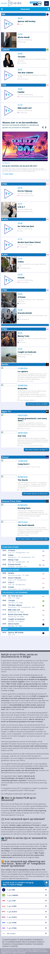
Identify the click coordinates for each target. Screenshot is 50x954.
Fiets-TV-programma (29, 942)
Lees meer (8, 174)
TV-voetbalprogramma (13, 942)
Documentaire (23, 79)
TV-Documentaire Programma (21, 944)
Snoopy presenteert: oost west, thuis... (32, 419)
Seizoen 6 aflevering (25, 354)
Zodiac (21, 262)
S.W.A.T (21, 207)
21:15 (20, 239)
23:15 (20, 204)
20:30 (20, 294)
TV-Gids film (13, 946)
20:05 (20, 89)
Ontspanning (23, 112)
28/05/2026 (22, 433)
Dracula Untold (25, 313)
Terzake (21, 57)
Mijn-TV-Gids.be (23, 951)
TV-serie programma (24, 939)
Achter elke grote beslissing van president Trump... (32, 76)
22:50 (20, 34)
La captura (23, 371)
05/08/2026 (22, 477)
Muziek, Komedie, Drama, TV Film (29, 467)
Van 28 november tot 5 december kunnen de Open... (32, 60)
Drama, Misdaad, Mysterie (27, 400)
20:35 (20, 69)
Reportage (22, 41)
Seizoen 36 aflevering (25, 94)
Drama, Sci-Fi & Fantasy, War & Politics (31, 445)
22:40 (20, 310)
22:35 (20, 349)
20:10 (20, 18)
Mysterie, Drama (24, 518)
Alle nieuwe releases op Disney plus (35, 494)
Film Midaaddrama (25, 268)
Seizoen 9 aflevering (25, 229)
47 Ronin (21, 297)
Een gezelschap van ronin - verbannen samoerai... (31, 300)
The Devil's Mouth (26, 525)
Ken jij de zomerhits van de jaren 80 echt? (19, 166)
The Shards (23, 480)
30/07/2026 (22, 415)
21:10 (20, 105)
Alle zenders (11, 933)
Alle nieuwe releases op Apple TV (36, 449)
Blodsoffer (22, 388)
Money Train (23, 336)
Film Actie (22, 303)
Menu (46, 3)
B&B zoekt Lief (25, 108)
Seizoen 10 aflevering (25, 280)
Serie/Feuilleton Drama (26, 195)
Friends (21, 277)
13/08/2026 (22, 461)
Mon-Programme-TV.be (8, 951)
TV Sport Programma (9, 939)
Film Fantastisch (24, 319)
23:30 (20, 274)
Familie (21, 92)
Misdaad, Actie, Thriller (26, 381)
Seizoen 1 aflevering (25, 40)
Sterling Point (24, 508)
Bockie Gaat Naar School (29, 242)
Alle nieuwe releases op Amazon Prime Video (32, 539)
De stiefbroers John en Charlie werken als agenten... (32, 339)
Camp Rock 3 (23, 464)
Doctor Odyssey (25, 191)
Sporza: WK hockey (26, 21)
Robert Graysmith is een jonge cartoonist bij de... (32, 265)
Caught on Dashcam (27, 352)
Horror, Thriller (24, 535)
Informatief (22, 63)
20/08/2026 (22, 385)
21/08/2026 (22, 368)
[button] (45, 127)
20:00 (20, 53)
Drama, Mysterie (24, 489)
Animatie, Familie (24, 428)
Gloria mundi (24, 37)
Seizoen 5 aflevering (25, 110)
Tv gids (11, 890)
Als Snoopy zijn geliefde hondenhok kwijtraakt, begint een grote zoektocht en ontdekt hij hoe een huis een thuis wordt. (32, 424)
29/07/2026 (22, 522)
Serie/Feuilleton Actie (26, 211)
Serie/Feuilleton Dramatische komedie (31, 96)
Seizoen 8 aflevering (25, 209)
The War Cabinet (25, 72)
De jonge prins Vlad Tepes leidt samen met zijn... (32, 316)
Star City (22, 436)
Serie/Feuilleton (24, 282)
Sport (21, 24)
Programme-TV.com (38, 950)
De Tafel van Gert (26, 226)
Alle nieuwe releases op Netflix (37, 404)
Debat (21, 231)
